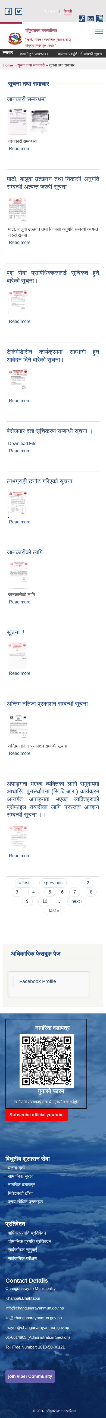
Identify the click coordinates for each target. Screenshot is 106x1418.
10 (44, 901)
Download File (22, 443)
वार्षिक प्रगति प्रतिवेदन (27, 1233)
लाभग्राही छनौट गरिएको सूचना (39, 481)
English (51, 11)
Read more (19, 148)
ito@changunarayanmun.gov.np (33, 1317)
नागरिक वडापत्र (21, 1184)
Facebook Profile (37, 981)
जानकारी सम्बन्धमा (26, 99)
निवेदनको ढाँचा (20, 1193)
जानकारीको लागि (24, 552)
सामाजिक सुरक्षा (20, 1176)
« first (24, 882)
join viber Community (30, 1376)
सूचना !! (15, 632)
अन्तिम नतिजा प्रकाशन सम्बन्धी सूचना (47, 703)
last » (54, 910)
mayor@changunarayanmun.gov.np (37, 1327)
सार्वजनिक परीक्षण (22, 1258)
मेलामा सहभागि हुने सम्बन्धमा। (20, 54)
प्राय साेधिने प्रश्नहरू (25, 1201)
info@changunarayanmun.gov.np (34, 1308)
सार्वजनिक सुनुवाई (22, 1249)
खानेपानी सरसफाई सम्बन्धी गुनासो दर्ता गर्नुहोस (47, 1101)
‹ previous (53, 882)
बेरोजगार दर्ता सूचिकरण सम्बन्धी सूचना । (50, 431)
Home (8, 65)
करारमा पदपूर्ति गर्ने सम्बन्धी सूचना (72, 54)
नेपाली (68, 11)
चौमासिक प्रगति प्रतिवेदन (29, 1241)
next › (76, 901)
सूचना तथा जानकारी (31, 65)
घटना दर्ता (16, 1168)
